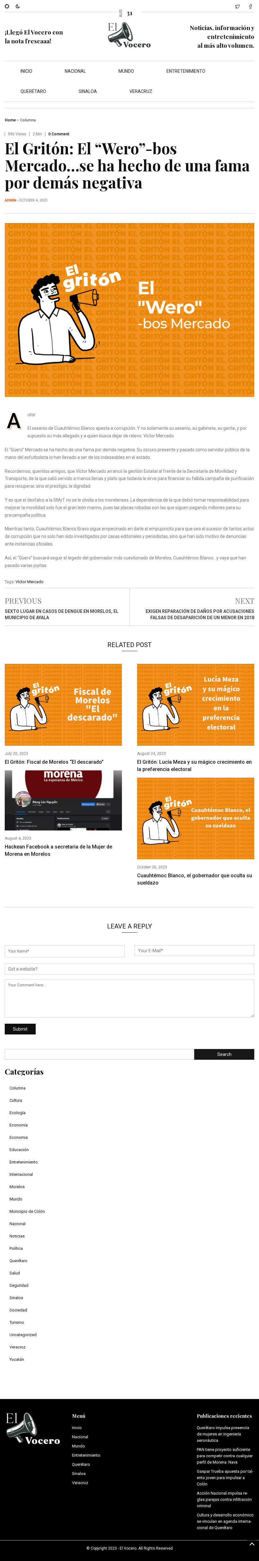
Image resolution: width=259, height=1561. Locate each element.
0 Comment (58, 134)
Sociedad (18, 1310)
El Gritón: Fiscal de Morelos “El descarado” (54, 762)
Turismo (16, 1322)
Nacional (75, 71)
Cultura (15, 1100)
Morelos (17, 1186)
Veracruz (141, 91)
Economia (18, 1137)
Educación (19, 1149)
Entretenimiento (185, 71)
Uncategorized (23, 1334)
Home (10, 120)
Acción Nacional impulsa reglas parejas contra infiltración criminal (224, 1499)
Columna (28, 120)
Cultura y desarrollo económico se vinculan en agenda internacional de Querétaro (225, 1521)
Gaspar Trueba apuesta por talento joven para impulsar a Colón (225, 1477)
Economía (18, 1125)
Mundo (126, 71)
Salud (14, 1273)
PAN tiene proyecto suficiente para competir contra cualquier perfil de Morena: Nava (225, 1456)
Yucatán (16, 1359)
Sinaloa (88, 91)
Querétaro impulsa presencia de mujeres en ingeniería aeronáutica (223, 1434)
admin (10, 200)
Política (16, 1248)
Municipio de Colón (27, 1211)
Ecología (17, 1112)
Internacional (21, 1174)
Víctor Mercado (29, 581)
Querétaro (33, 91)
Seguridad (18, 1285)
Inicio (26, 71)
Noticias (17, 1236)
